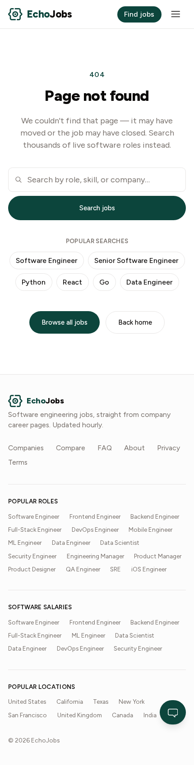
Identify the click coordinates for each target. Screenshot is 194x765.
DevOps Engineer (95, 529)
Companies (26, 448)
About (134, 448)
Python (34, 282)
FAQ (104, 448)
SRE (115, 569)
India (150, 715)
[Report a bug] (173, 712)
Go (104, 282)
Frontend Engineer (94, 516)
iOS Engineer (148, 569)
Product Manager (157, 556)
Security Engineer (32, 556)
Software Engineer (46, 260)
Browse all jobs (65, 322)
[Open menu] (176, 14)
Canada (122, 715)
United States (27, 701)
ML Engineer (25, 542)
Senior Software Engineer (136, 260)
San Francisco (27, 715)
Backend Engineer (154, 516)
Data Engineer (149, 282)
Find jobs (139, 14)
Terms (18, 462)
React (72, 282)
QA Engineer (83, 569)
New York (131, 701)
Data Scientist (119, 542)
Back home (135, 322)
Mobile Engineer (150, 529)
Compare (70, 448)
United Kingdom (79, 715)
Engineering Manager (95, 556)
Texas (100, 701)
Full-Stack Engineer (34, 529)
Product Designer (31, 569)
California (69, 701)
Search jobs (97, 208)
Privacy (168, 448)
